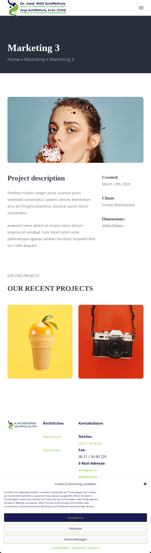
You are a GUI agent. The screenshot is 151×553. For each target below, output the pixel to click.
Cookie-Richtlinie (61, 547)
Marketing (34, 59)
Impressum (93, 547)
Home (13, 59)
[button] (145, 484)
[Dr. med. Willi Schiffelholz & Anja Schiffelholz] (36, 7)
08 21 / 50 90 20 (89, 443)
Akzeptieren (75, 518)
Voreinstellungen (75, 539)
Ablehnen (75, 528)
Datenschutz (78, 547)
